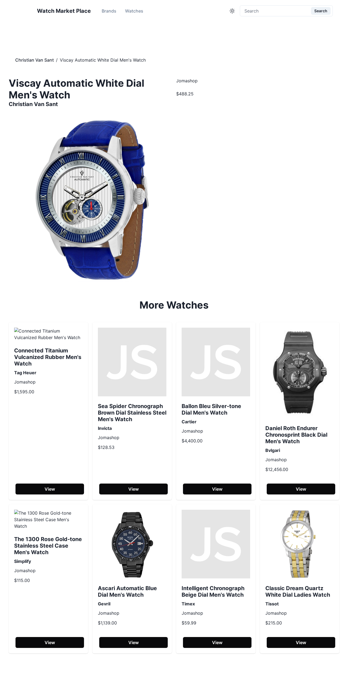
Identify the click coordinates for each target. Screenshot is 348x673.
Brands (109, 11)
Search (320, 10)
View (50, 489)
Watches (134, 11)
